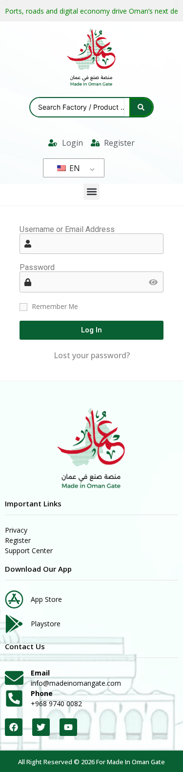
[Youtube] (68, 727)
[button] (91, 192)
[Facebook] (13, 727)
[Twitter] (41, 727)
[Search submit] (141, 107)
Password (37, 267)
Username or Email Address (67, 229)
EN (73, 168)
